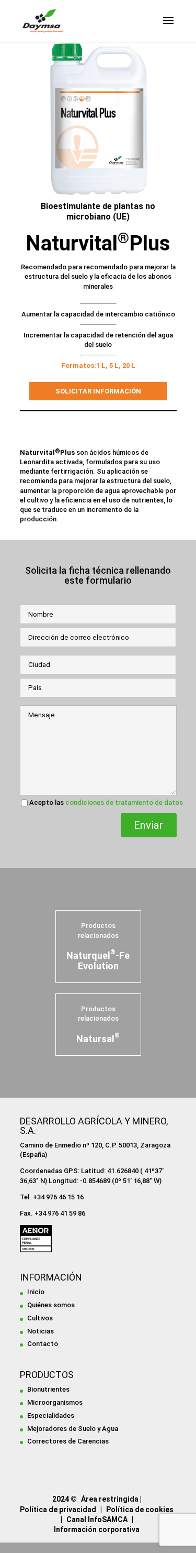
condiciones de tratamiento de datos (124, 802)
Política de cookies (140, 1509)
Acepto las (106, 802)
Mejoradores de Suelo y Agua (72, 1428)
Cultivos (40, 1318)
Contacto (42, 1344)
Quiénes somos (51, 1305)
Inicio (35, 1292)
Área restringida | (111, 1499)
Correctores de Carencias (68, 1441)
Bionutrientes (48, 1389)
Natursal (98, 1038)
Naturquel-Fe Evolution (98, 960)
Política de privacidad (58, 1509)
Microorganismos (55, 1402)
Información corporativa (97, 1529)
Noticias (40, 1331)
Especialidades (50, 1415)
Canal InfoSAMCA (97, 1519)
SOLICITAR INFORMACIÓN (98, 391)
